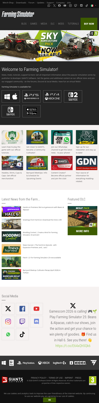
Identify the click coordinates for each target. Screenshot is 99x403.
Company (60, 2)
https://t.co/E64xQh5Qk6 (72, 346)
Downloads (21, 2)
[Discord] (81, 5)
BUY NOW (89, 23)
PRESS (78, 377)
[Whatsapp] (49, 5)
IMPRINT (69, 377)
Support (50, 2)
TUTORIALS (73, 23)
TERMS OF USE (56, 377)
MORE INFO (82, 231)
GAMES (33, 23)
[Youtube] (65, 5)
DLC (53, 23)
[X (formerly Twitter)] (54, 5)
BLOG (24, 23)
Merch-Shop (8, 2)
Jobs (69, 2)
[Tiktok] (87, 5)
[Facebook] (59, 5)
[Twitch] (76, 5)
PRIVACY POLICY (38, 377)
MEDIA (44, 23)
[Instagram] (70, 5)
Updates (40, 2)
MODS (61, 23)
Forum (31, 2)
